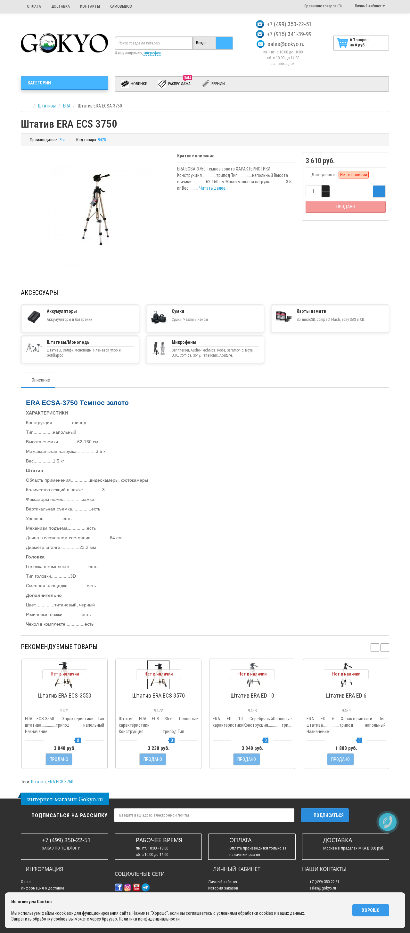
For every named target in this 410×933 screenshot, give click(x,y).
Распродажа (179, 82)
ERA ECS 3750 (60, 781)
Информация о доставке (42, 888)
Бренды (217, 84)
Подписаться (329, 815)
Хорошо (371, 910)
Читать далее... (213, 188)
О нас (25, 881)
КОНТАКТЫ (89, 6)
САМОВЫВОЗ (120, 6)
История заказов (223, 888)
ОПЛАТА (33, 6)
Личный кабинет (222, 881)
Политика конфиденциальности (149, 918)
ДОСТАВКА (60, 6)
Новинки (138, 84)
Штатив (38, 781)
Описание (41, 380)
